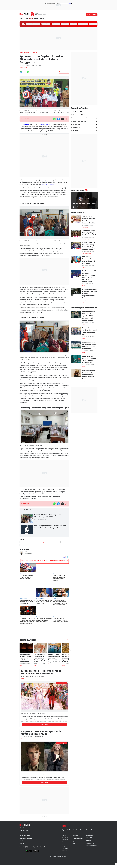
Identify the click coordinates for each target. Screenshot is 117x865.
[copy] (66, 119)
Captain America (48, 184)
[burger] (96, 18)
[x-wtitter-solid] (62, 119)
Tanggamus (24, 124)
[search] (83, 15)
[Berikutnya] (70, 632)
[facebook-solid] (58, 119)
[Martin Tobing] (21, 553)
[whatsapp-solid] (54, 119)
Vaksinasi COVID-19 (45, 124)
